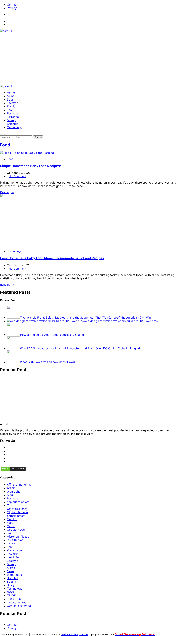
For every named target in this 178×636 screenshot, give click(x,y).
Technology (14, 127)
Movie (11, 567)
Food (5, 144)
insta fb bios (15, 540)
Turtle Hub (14, 599)
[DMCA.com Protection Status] (13, 470)
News (10, 96)
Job (9, 547)
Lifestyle (12, 103)
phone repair (15, 574)
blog (10, 495)
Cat (9, 505)
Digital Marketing (18, 512)
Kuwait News (15, 550)
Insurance (13, 543)
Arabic (11, 488)
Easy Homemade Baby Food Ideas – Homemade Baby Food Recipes (52, 258)
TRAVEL (12, 595)
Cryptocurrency (17, 509)
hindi (10, 533)
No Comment (17, 176)
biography (13, 491)
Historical (13, 117)
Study (11, 585)
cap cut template (18, 502)
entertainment (16, 515)
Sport (10, 99)
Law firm (12, 554)
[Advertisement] (89, 58)
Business (12, 113)
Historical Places (18, 536)
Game (11, 526)
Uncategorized (16, 602)
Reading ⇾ (7, 192)
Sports (11, 581)
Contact (12, 4)
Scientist (12, 123)
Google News (16, 529)
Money (11, 120)
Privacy (12, 8)
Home (11, 92)
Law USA (13, 557)
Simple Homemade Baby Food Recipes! (30, 166)
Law (9, 110)
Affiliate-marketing (19, 484)
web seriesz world (19, 606)
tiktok (11, 592)
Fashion (12, 106)
